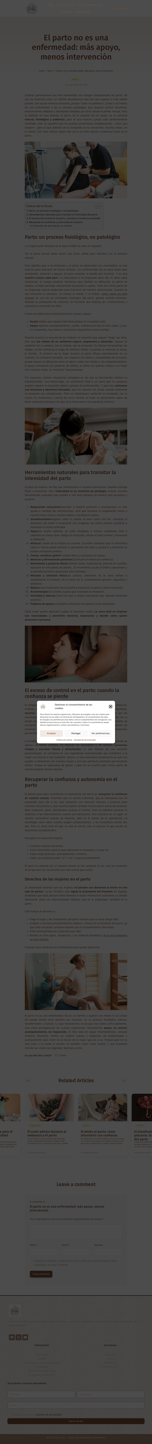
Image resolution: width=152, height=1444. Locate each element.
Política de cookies (64, 740)
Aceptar (51, 733)
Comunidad (64, 4)
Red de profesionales (89, 4)
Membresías (82, 11)
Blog (51, 4)
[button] (110, 706)
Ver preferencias (100, 733)
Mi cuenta (120, 8)
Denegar (76, 733)
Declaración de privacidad (85, 740)
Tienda (65, 11)
